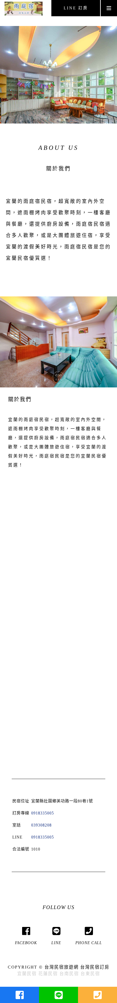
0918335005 (42, 813)
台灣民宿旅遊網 (62, 967)
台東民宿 (90, 973)
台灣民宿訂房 (95, 967)
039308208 (41, 825)
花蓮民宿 (48, 973)
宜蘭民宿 (27, 973)
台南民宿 (69, 973)
